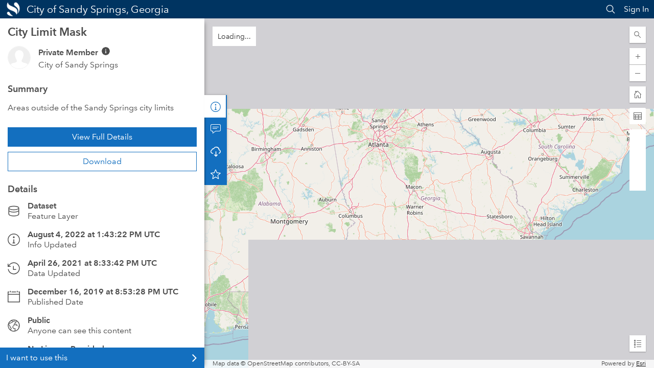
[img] (106, 51)
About (215, 106)
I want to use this (36, 357)
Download (102, 161)
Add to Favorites (215, 174)
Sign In (636, 9)
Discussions (215, 129)
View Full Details (102, 137)
